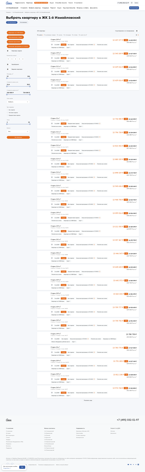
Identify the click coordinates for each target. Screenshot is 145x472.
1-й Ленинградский (49, 450)
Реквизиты (8, 444)
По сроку (59, 35)
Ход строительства (69, 8)
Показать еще (88, 400)
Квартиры (29, 3)
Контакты (8, 446)
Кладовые (45, 8)
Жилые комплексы (49, 428)
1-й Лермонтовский (49, 448)
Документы (93, 8)
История (8, 433)
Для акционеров (10, 435)
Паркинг (53, 8)
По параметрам (12, 22)
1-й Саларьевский (49, 431)
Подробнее (6, 468)
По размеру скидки (50, 35)
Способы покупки (61, 3)
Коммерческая (80, 437)
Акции (52, 3)
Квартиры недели (17, 51)
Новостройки (79, 433)
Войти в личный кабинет (62, 465)
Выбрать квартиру (35, 8)
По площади (67, 35)
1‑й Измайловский (17, 12)
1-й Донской (47, 437)
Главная (8, 12)
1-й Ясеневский (48, 439)
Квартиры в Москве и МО (82, 431)
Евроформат (15, 64)
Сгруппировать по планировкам (124, 31)
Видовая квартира (17, 69)
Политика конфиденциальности (46, 465)
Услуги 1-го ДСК (115, 428)
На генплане (23, 22)
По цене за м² (83, 35)
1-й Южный (47, 435)
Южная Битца (47, 446)
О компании (78, 3)
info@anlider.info (32, 465)
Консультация (134, 8)
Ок (22, 467)
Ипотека (113, 431)
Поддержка (9, 448)
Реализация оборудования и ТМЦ (14, 441)
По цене (39, 35)
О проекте (24, 8)
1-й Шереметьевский (49, 441)
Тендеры (8, 439)
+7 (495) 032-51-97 (128, 420)
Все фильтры (18, 137)
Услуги (70, 3)
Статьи (8, 437)
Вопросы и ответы (83, 8)
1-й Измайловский (49, 444)
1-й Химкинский (48, 433)
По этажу (74, 35)
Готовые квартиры (80, 435)
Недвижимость (20, 3)
